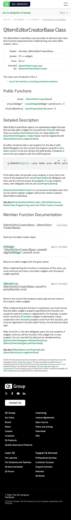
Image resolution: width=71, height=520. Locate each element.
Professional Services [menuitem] (46, 457)
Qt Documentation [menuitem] (14, 466)
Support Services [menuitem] (44, 466)
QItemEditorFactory (29, 133)
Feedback (9, 497)
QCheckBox (26, 316)
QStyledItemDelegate (14, 135)
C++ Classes (33, 19)
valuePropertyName (35, 108)
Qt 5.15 (6, 19)
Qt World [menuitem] (40, 475)
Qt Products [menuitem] (11, 440)
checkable (25, 319)
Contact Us (15, 403)
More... (15, 44)
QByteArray (10, 283)
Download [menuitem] (41, 431)
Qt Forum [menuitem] (9, 471)
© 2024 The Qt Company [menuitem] (17, 494)
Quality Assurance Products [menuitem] (18, 444)
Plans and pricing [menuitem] (44, 426)
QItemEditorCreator (28, 65)
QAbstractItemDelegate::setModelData (22, 340)
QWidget (8, 246)
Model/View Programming (16, 205)
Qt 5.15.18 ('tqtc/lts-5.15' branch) (16, 12)
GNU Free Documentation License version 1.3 (45, 364)
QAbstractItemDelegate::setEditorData (22, 343)
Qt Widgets (19, 19)
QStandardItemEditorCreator (33, 68)
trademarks (7, 368)
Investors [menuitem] (9, 435)
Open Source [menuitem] (42, 422)
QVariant (51, 130)
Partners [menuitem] (40, 471)
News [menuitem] (8, 426)
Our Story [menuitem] (9, 417)
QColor (26, 163)
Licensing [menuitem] (41, 413)
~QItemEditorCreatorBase (38, 99)
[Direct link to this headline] (33, 91)
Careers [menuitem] (9, 431)
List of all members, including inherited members (33, 81)
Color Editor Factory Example (48, 205)
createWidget (31, 103)
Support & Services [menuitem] (46, 453)
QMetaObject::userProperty (25, 349)
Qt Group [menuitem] (10, 413)
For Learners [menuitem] (11, 457)
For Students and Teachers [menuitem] (18, 462)
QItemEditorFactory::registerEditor (20, 138)
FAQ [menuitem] (37, 435)
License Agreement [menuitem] (45, 417)
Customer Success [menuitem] (45, 462)
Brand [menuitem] (8, 422)
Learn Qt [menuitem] (10, 453)
